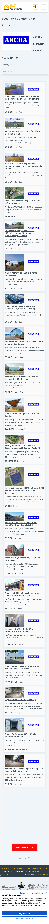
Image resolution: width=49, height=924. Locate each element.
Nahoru (22, 858)
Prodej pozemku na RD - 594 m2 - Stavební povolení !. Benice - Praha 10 (22, 446)
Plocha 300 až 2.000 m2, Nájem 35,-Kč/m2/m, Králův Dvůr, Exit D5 (21, 523)
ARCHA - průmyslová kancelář (39, 44)
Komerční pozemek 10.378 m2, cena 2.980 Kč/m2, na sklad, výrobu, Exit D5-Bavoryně (24, 490)
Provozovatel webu (18, 868)
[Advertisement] (24, 814)
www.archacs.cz (8, 71)
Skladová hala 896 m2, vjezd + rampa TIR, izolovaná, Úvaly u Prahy (24, 769)
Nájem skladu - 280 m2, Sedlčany (20, 699)
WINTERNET (44, 874)
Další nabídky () (24, 847)
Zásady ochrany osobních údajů (33, 893)
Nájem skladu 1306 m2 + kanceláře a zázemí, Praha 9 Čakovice (22, 667)
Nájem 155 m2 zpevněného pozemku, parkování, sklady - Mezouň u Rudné (22, 97)
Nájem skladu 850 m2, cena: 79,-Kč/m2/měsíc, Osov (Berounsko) (20, 307)
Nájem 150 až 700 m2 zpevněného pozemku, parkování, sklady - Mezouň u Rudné (23, 166)
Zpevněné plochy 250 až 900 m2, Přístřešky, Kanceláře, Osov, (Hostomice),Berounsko (20, 233)
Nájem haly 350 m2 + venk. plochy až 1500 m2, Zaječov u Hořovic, (22, 594)
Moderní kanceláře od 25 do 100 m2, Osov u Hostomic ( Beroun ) (24, 342)
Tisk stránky (5, 868)
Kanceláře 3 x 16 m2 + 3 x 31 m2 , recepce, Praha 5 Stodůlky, (20, 630)
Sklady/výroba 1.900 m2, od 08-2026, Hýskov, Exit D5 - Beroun (22, 377)
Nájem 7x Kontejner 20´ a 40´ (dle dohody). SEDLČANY (20, 735)
